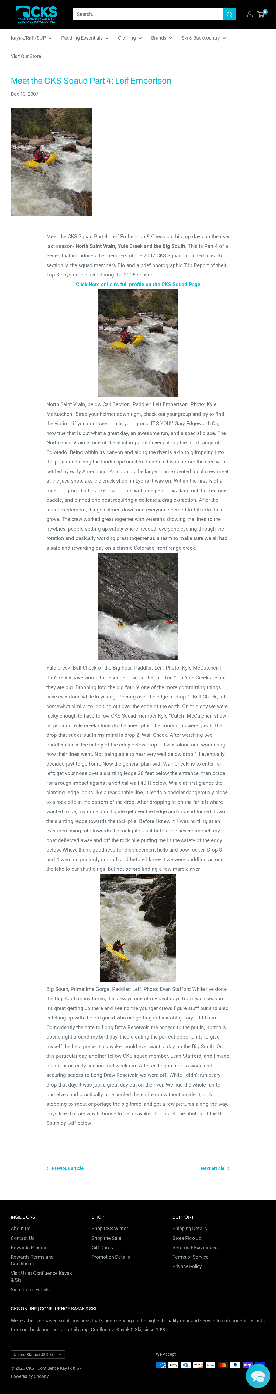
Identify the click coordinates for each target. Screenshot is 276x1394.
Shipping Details (189, 1228)
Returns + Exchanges (195, 1247)
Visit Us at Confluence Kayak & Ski (41, 1276)
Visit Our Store (26, 56)
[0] (260, 14)
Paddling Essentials (82, 38)
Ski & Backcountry (201, 38)
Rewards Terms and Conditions (32, 1260)
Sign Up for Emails (30, 1289)
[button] (258, 1376)
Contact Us (22, 1238)
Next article (212, 1168)
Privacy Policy (187, 1266)
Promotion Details (111, 1257)
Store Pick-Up (186, 1238)
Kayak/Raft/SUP (28, 38)
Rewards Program (30, 1247)
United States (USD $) (33, 1354)
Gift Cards (102, 1247)
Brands (158, 38)
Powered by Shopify (30, 1376)
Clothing (127, 38)
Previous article (68, 1168)
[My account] (250, 14)
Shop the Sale (106, 1238)
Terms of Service (190, 1257)
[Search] (229, 14)
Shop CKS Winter (110, 1228)
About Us (20, 1228)
